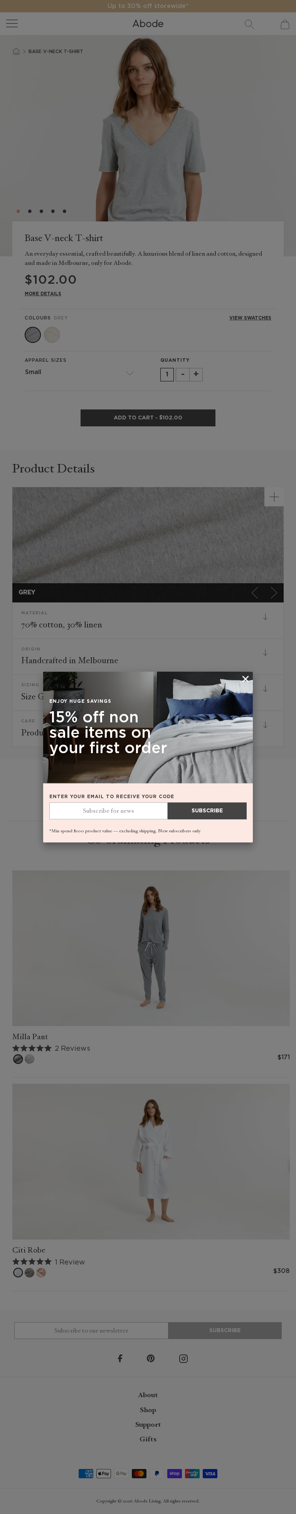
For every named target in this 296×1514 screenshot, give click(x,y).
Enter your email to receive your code (111, 797)
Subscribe (207, 811)
